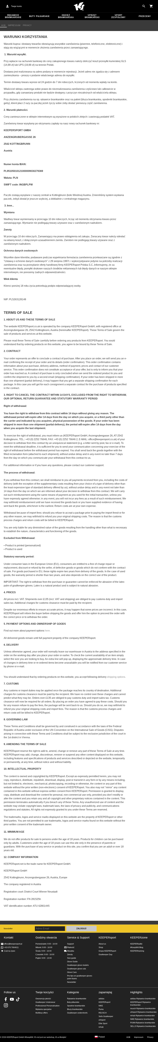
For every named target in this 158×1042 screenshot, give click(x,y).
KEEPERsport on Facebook (6, 999)
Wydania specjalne (43, 1009)
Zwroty (70, 954)
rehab (101, 1027)
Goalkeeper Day (105, 954)
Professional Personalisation (47, 1006)
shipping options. (116, 677)
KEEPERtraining (137, 951)
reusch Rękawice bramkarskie (143, 1008)
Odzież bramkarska (66, 16)
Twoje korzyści (44, 992)
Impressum (14, 25)
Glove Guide (72, 962)
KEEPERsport (107, 937)
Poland (101, 1037)
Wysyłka (70, 951)
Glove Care (72, 972)
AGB (3, 25)
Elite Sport (103, 1023)
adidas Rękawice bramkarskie (143, 999)
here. (47, 630)
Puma (101, 1009)
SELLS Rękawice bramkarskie (143, 1026)
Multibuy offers (41, 1013)
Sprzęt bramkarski (92, 16)
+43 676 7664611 (11, 947)
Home (79, 6)
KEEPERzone (139, 937)
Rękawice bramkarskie (13, 16)
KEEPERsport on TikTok (18, 999)
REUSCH (103, 1013)
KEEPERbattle (136, 944)
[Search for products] (144, 6)
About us (102, 944)
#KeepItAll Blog (136, 947)
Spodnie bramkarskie (76, 1006)
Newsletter (8, 929)
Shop (101, 947)
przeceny (145, 16)
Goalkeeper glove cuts (76, 969)
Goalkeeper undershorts (77, 1013)
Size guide (71, 958)
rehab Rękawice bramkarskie (142, 1016)
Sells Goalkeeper (106, 1016)
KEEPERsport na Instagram (6, 1005)
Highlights (136, 992)
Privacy (27, 25)
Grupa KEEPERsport (107, 951)
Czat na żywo (9, 951)
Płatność (70, 947)
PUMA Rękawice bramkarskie (142, 1023)
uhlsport (102, 1020)
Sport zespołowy (118, 16)
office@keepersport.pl (13, 944)
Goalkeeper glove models (78, 965)
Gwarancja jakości (43, 999)
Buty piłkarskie (39, 16)
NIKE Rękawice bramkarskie (142, 1019)
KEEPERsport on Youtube (12, 999)
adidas (101, 999)
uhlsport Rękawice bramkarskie (143, 1012)
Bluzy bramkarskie (75, 1009)
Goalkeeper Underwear (45, 1002)
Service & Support (78, 937)
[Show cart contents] (151, 6)
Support (70, 944)
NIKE (101, 1006)
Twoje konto (16, 6)
